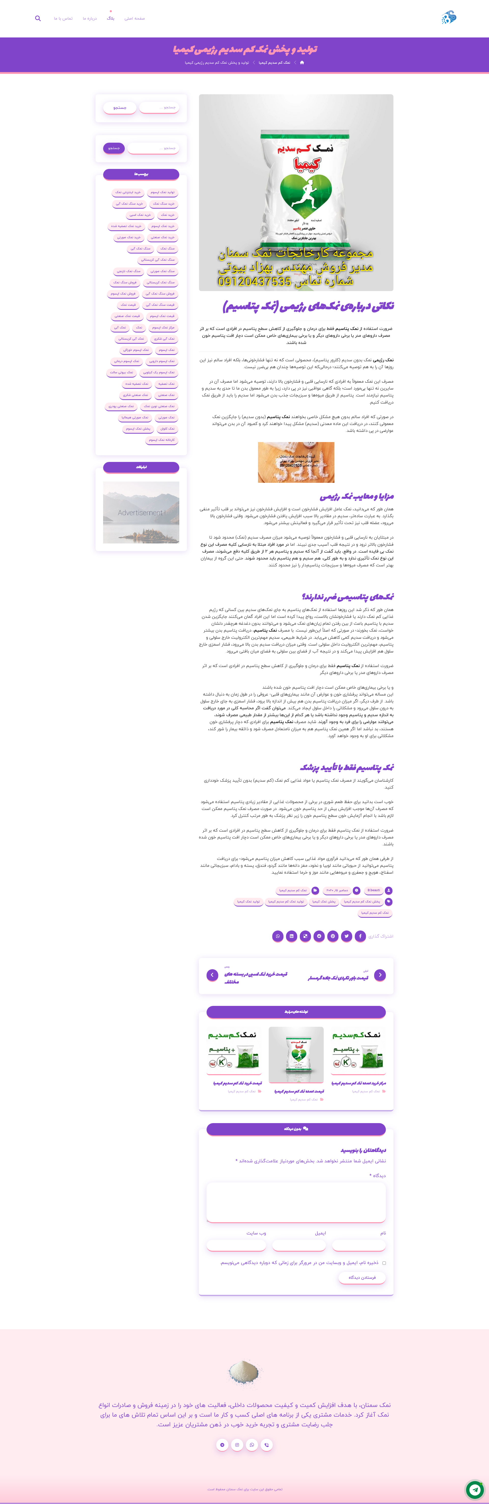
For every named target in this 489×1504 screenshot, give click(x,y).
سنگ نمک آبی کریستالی (157, 260)
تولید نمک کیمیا (248, 902)
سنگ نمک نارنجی (128, 271)
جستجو (119, 108)
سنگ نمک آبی (140, 249)
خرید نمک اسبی (140, 215)
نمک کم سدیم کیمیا (293, 890)
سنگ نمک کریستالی (160, 283)
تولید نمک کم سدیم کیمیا (286, 902)
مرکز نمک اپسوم (163, 328)
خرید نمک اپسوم (163, 226)
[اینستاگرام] (237, 1445)
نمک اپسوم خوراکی (136, 350)
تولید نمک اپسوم (162, 192)
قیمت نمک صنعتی (127, 316)
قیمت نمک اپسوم (162, 316)
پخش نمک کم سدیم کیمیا (362, 902)
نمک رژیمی (383, 360)
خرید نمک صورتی (129, 237)
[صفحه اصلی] (302, 62)
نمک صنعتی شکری (135, 395)
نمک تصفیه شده (137, 384)
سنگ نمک (167, 249)
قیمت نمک (128, 305)
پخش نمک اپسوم (138, 429)
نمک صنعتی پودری (121, 406)
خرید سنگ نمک (163, 204)
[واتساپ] (252, 1445)
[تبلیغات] (141, 512)
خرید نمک (167, 215)
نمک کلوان (167, 429)
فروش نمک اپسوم (123, 294)
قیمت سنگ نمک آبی (160, 305)
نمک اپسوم (166, 350)
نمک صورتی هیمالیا (135, 418)
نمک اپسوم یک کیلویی (158, 372)
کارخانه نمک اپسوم (161, 440)
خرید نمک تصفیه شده (126, 226)
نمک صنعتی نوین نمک (159, 406)
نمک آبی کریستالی (131, 339)
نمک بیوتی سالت (121, 372)
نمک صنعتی (166, 395)
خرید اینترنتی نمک (128, 192)
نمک (139, 328)
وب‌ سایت (256, 1233)
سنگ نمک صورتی (162, 271)
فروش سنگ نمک (125, 283)
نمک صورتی (166, 418)
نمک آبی (120, 328)
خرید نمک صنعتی (162, 237)
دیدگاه (378, 1176)
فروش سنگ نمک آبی (160, 294)
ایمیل (320, 1233)
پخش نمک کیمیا (324, 902)
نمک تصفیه (166, 384)
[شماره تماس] (267, 1445)
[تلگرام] (222, 1445)
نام (383, 1233)
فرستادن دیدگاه (362, 1278)
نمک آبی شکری (164, 339)
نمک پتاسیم (346, 329)
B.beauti (374, 890)
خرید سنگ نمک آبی (129, 204)
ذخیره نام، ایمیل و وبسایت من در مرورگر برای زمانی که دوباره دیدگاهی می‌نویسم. (299, 1263)
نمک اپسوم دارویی (161, 361)
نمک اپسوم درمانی (126, 361)
